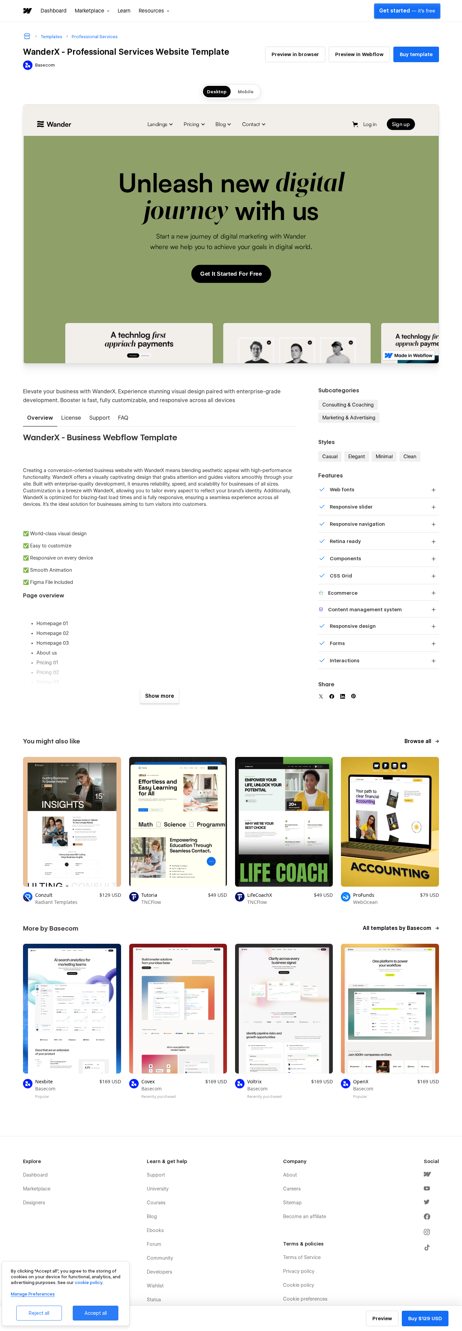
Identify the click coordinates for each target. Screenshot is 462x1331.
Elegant (356, 456)
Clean (409, 456)
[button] (92, 11)
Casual (330, 456)
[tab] (40, 418)
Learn (124, 11)
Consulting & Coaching (348, 405)
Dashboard (54, 11)
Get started (407, 11)
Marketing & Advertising (348, 417)
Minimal (384, 456)
